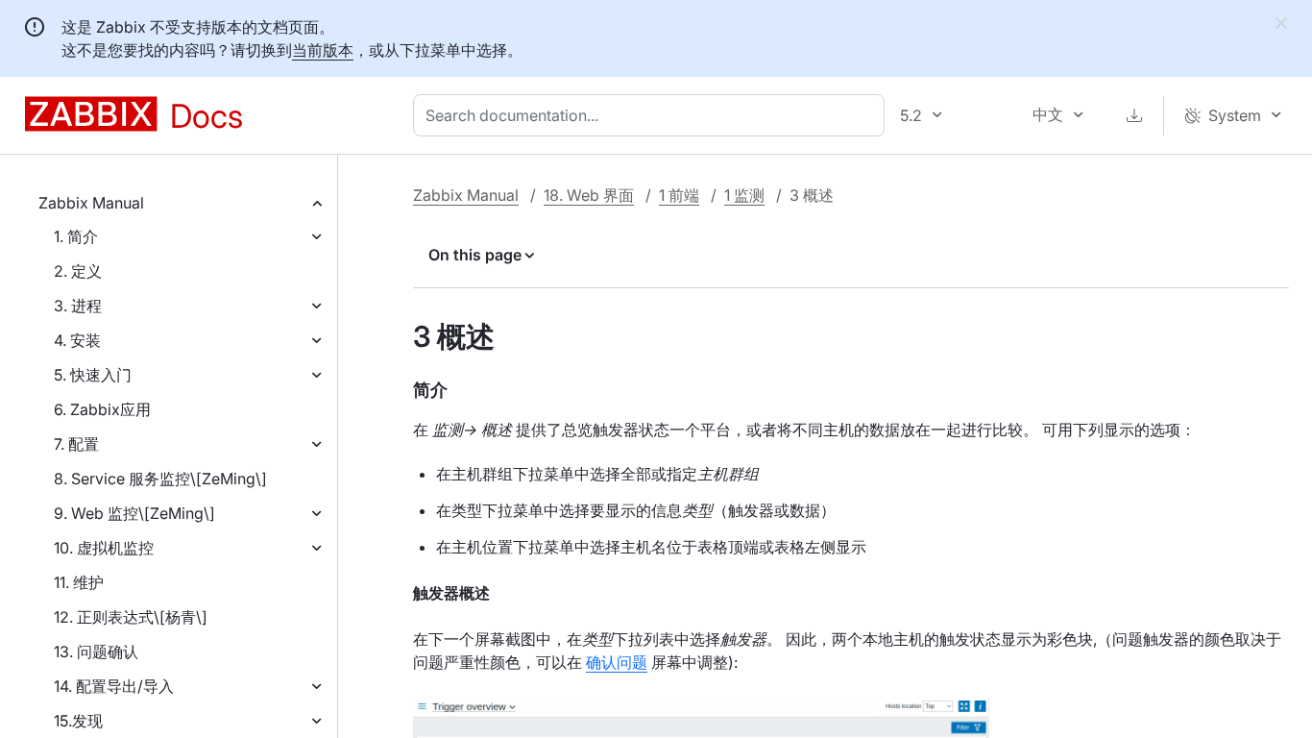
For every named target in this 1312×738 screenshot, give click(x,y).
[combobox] (652, 115)
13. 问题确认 (96, 651)
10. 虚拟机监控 (104, 547)
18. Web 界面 (589, 195)
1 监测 (744, 195)
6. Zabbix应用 (102, 409)
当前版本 (322, 50)
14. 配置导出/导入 (114, 686)
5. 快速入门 (93, 374)
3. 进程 (78, 305)
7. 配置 (76, 444)
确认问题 (616, 662)
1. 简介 (76, 236)
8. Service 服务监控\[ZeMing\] (160, 478)
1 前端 (679, 195)
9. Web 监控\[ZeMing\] (134, 513)
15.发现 (78, 720)
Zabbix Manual (91, 202)
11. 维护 (79, 582)
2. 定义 (78, 271)
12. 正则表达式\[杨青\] (130, 617)
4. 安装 (77, 340)
